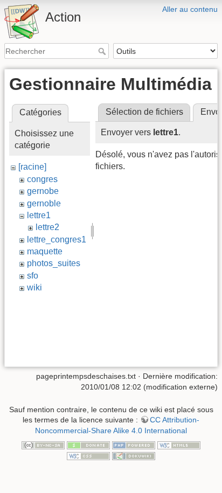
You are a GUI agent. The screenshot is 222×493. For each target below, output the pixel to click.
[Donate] (88, 445)
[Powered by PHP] (133, 445)
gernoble (44, 203)
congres (42, 179)
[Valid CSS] (88, 455)
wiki (34, 287)
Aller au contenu (190, 9)
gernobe (43, 191)
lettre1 (39, 215)
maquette (45, 251)
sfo (32, 275)
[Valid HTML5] (178, 445)
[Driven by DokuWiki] (133, 455)
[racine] (32, 166)
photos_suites (53, 263)
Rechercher (103, 51)
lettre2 (47, 227)
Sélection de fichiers (144, 111)
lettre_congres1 (56, 239)
